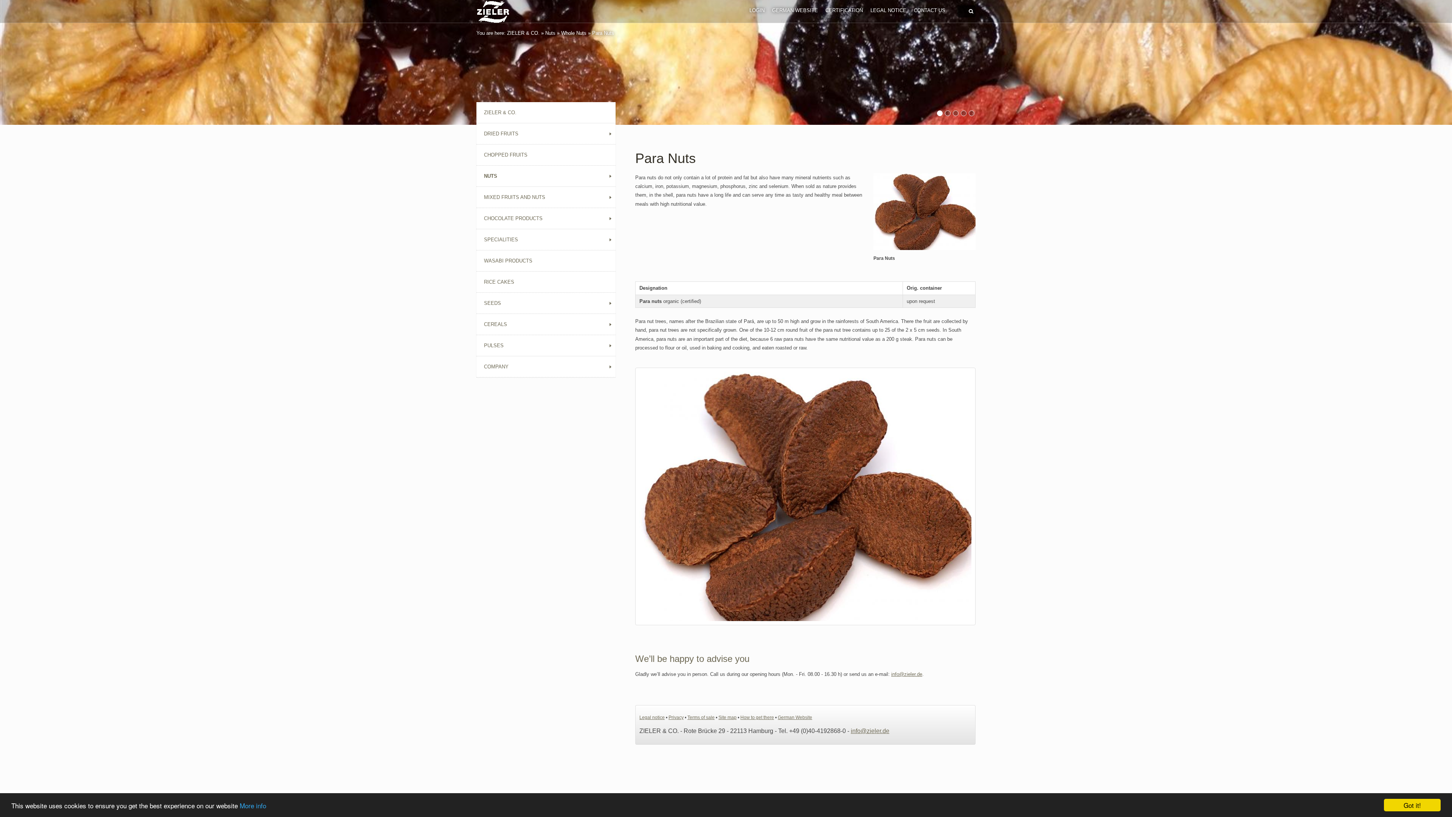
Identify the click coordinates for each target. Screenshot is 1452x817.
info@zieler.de (906, 674)
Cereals (495, 324)
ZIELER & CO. (523, 33)
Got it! (1412, 805)
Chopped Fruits (505, 155)
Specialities (501, 239)
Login (757, 10)
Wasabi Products (508, 261)
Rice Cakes (499, 282)
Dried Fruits (501, 134)
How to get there (757, 717)
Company (496, 367)
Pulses (494, 345)
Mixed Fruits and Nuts (514, 197)
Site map (727, 717)
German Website (795, 10)
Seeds (492, 303)
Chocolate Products (513, 218)
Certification (844, 10)
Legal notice (888, 10)
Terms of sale (701, 717)
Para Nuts (603, 33)
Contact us (929, 10)
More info (253, 805)
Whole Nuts (573, 33)
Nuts (550, 33)
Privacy (676, 717)
